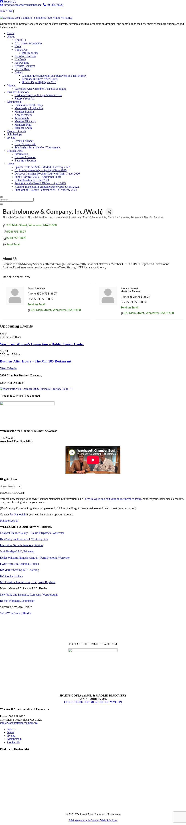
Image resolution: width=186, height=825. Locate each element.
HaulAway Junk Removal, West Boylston (24, 539)
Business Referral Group (29, 105)
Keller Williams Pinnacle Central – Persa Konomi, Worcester (35, 557)
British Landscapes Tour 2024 (32, 180)
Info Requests (30, 52)
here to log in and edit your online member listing (113, 498)
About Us (20, 39)
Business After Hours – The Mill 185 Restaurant (35, 361)
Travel (11, 163)
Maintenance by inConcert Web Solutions (93, 820)
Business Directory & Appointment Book (38, 95)
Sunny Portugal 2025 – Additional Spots (38, 176)
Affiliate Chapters (25, 65)
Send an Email (36, 304)
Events (11, 137)
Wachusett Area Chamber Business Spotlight (40, 88)
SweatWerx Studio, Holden (15, 613)
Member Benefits (24, 111)
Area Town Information (28, 43)
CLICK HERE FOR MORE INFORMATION (93, 702)
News (18, 46)
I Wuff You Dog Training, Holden (19, 563)
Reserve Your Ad (24, 98)
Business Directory (18, 92)
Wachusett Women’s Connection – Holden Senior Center (42, 344)
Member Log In (9, 520)
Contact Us (21, 11)
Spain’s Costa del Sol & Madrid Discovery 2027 (42, 167)
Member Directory (25, 121)
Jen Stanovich (18, 514)
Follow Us (9, 1)
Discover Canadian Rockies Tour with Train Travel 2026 (47, 173)
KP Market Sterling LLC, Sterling (19, 569)
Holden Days (15, 150)
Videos (11, 85)
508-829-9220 (54, 4)
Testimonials (22, 118)
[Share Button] (109, 212)
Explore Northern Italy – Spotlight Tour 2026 (40, 170)
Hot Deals (20, 59)
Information (21, 154)
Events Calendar (24, 140)
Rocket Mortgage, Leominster (17, 600)
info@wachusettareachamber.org (22, 4)
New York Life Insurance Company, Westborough (29, 594)
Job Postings (22, 62)
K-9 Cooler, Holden (11, 576)
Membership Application (29, 108)
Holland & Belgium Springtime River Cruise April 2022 (47, 186)
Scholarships (14, 134)
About (11, 36)
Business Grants (16, 131)
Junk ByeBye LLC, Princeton (17, 551)
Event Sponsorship (25, 144)
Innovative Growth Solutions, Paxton (21, 545)
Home (10, 33)
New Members (23, 114)
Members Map (23, 124)
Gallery (19, 72)
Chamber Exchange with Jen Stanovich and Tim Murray (54, 75)
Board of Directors (25, 56)
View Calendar (8, 368)
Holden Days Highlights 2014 (39, 82)
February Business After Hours (39, 78)
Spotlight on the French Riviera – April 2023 (40, 183)
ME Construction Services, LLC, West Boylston (27, 582)
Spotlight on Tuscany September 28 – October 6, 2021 (46, 189)
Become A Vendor (25, 157)
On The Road (22, 69)
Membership (14, 101)
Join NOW (6, 11)
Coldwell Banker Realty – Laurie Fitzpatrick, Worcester (32, 532)
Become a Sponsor (25, 160)
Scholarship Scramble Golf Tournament (37, 147)
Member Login (23, 127)
